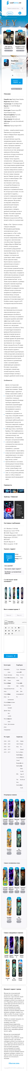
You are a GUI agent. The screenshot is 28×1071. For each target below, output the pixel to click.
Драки (5, 710)
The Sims (17, 781)
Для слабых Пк (22, 685)
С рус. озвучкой (18, 671)
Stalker (22, 741)
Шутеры (10, 675)
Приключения (6, 683)
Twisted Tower (22, 820)
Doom (21, 763)
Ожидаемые (6, 729)
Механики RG (22, 671)
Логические (6, 702)
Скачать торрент (16, 81)
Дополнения (10, 724)
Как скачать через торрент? (13, 569)
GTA (17, 741)
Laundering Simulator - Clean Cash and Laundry (5, 820)
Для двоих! (22, 693)
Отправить (9, 656)
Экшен (5, 675)
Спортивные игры (6, 695)
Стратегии (6, 677)
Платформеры (10, 677)
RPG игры (14, 65)
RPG (5, 680)
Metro (21, 752)
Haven (10, 601)
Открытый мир (18, 684)
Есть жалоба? (9, 566)
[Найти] (22, 8)
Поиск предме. (10, 706)
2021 (9, 746)
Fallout (21, 757)
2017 (9, 752)
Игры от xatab (17, 677)
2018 (5, 752)
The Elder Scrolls (21, 768)
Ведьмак (18, 763)
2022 (5, 746)
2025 (9, 741)
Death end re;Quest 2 (14, 601)
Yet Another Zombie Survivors (19, 849)
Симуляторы (10, 688)
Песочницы (6, 718)
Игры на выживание (10, 696)
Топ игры (9, 671)
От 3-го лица (22, 676)
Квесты (6, 705)
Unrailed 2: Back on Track (9, 849)
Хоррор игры (6, 690)
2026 (5, 741)
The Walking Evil (22, 601)
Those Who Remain (18, 601)
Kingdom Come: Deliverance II (20, 47)
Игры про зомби (9, 713)
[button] (5, 627)
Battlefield (18, 755)
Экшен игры (19, 63)
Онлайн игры (10, 720)
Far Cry (18, 752)
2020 (5, 749)
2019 (9, 749)
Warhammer (18, 766)
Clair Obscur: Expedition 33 (8, 47)
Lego (21, 755)
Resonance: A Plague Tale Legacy (17, 820)
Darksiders (18, 785)
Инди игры (9, 684)
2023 (9, 744)
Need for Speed (21, 746)
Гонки (9, 680)
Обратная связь (14, 1063)
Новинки (6, 669)
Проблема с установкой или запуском (13, 572)
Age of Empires (22, 775)
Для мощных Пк (18, 694)
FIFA (17, 774)
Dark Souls (21, 786)
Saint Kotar (6, 601)
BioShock (22, 779)
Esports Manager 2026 (11, 820)
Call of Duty (18, 745)
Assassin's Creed (18, 759)
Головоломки (10, 702)
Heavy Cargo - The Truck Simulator (20, 979)
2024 (5, 744)
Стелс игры (5, 726)
